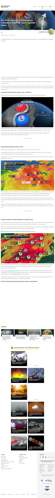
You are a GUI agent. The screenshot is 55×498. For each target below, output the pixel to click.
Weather (8, 9)
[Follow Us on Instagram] (43, 457)
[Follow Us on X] (53, 457)
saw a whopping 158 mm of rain (11, 270)
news (4, 9)
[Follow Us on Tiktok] (48, 457)
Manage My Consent (5, 463)
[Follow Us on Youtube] (45, 457)
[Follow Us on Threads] (51, 457)
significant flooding (16, 274)
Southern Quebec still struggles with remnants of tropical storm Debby (20, 231)
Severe (12, 9)
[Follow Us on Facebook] (40, 457)
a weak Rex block (23, 128)
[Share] (1, 32)
